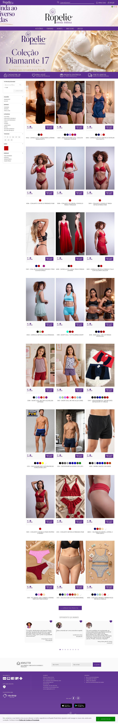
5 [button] (70, 649)
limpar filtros (19, 90)
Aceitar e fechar (105, 719)
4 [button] (68, 649)
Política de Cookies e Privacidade (29, 720)
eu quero (97, 664)
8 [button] (78, 649)
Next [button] (113, 633)
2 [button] (59, 70)
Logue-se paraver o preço (49, 127)
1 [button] (56, 70)
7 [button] (75, 649)
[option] (59, 51)
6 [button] (73, 649)
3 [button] (61, 70)
